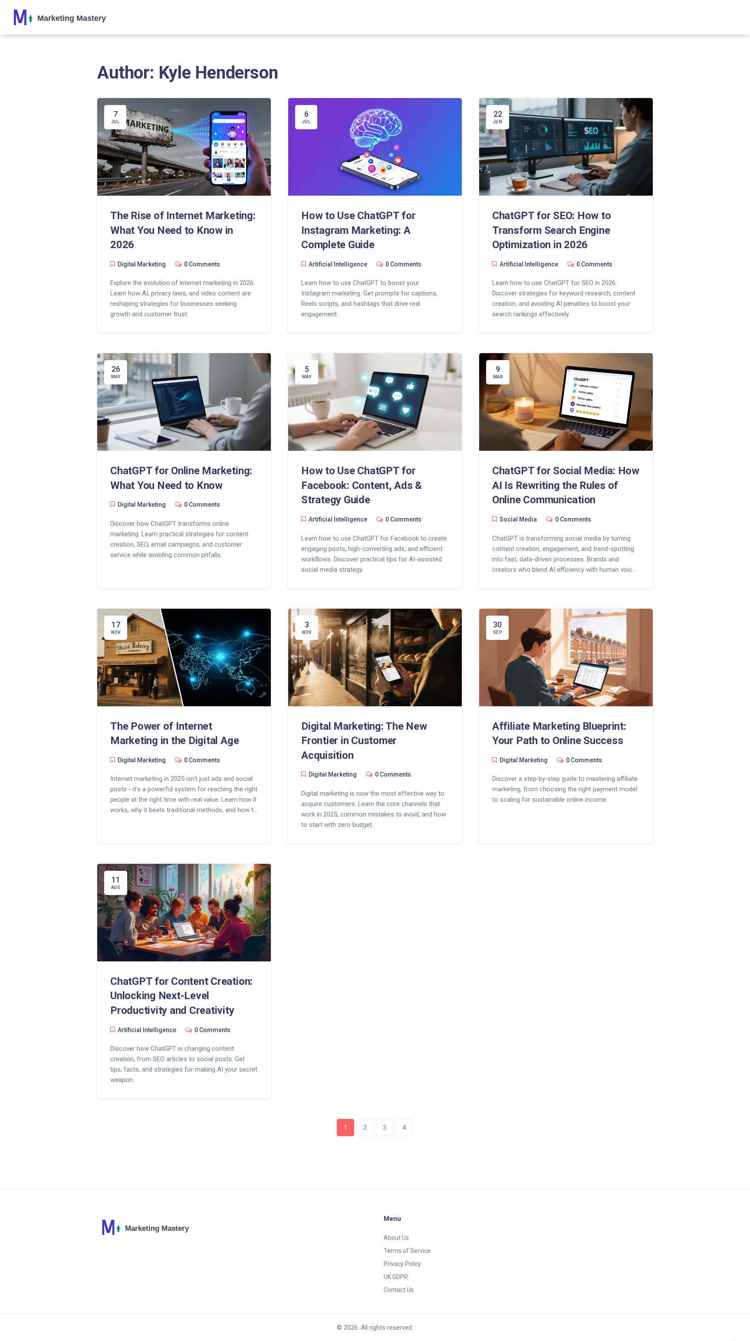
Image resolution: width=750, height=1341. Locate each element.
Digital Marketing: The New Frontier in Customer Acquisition (364, 740)
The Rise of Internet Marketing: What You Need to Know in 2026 (183, 230)
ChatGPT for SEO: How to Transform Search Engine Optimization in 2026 (551, 230)
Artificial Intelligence (338, 264)
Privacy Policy (402, 1263)
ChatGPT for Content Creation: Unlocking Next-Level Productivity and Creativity (181, 995)
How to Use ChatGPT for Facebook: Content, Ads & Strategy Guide (361, 485)
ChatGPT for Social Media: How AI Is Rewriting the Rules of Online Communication (565, 485)
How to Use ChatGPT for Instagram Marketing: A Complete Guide (358, 230)
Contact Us (399, 1289)
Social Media (518, 519)
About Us (396, 1237)
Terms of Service (407, 1250)
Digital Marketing (142, 264)
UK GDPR (396, 1276)
